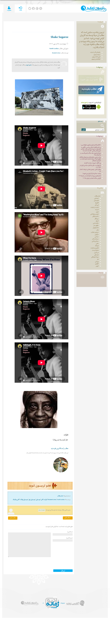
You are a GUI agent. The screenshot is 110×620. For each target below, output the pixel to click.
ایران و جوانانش (94, 214)
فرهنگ (97, 246)
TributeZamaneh (94, 8)
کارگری (97, 264)
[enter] (20, 8)
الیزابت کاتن (44, 499)
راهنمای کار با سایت (95, 52)
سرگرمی (97, 235)
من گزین (96, 253)
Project (63, 603)
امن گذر (97, 205)
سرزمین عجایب (95, 232)
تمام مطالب (60, 496)
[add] (9, 8)
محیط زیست (95, 250)
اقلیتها (97, 203)
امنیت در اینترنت (95, 207)
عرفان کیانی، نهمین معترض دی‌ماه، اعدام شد (90, 170)
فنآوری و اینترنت (95, 248)
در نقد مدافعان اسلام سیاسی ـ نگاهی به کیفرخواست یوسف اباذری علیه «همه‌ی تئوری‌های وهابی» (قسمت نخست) (91, 149)
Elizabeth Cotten (56, 53)
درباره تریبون (97, 55)
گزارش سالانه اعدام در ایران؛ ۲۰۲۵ (92, 178)
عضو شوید (29, 65)
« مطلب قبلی (68, 518)
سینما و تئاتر (95, 239)
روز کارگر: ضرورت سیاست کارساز (92, 163)
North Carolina (54, 49)
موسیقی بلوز (32, 499)
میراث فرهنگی (95, 257)
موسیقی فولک (24, 499)
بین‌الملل (97, 219)
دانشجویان (96, 228)
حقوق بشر (96, 226)
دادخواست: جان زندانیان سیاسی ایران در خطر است (90, 166)
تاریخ (97, 221)
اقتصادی (96, 201)
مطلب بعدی (13, 518)
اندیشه (97, 210)
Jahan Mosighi (42, 510)
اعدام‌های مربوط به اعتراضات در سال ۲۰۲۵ (90, 176)
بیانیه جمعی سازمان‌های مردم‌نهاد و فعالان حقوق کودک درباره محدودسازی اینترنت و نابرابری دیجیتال (90, 159)
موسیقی (38, 499)
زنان (97, 230)
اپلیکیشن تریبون (96, 59)
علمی (97, 244)
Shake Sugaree (59, 37)
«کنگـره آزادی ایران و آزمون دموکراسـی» (91, 145)
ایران (97, 212)
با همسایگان (95, 216)
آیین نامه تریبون (96, 57)
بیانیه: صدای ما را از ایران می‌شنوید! (92, 173)
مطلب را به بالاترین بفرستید (59, 449)
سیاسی (97, 237)
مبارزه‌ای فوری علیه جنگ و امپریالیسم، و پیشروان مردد (90, 154)
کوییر (97, 266)
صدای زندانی (95, 241)
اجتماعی (96, 198)
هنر (98, 259)
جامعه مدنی (96, 223)
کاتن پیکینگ (16, 499)
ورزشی (97, 262)
